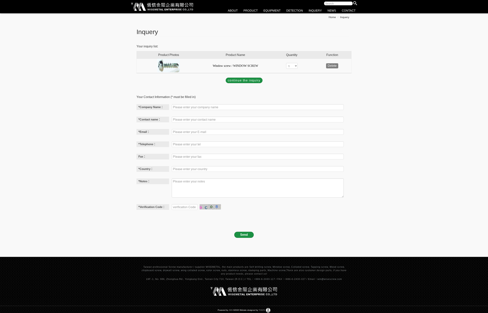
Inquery (344, 17)
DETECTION (294, 10)
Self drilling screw (260, 267)
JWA (231, 310)
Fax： (142, 156)
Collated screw (300, 267)
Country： (145, 168)
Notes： (144, 181)
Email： (144, 131)
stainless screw (237, 270)
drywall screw (171, 270)
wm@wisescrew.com (329, 279)
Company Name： (151, 107)
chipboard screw (151, 270)
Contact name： (149, 119)
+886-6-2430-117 (265, 279)
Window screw (281, 267)
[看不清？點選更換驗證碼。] (210, 206)
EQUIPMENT (272, 10)
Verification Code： (151, 207)
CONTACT (349, 10)
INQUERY (315, 10)
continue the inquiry (244, 80)
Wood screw (337, 267)
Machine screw (277, 270)
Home (332, 17)
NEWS (331, 10)
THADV (262, 310)
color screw (213, 270)
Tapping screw (319, 267)
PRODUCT (250, 10)
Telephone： (147, 144)
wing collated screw (193, 270)
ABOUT (233, 10)
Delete (332, 65)
